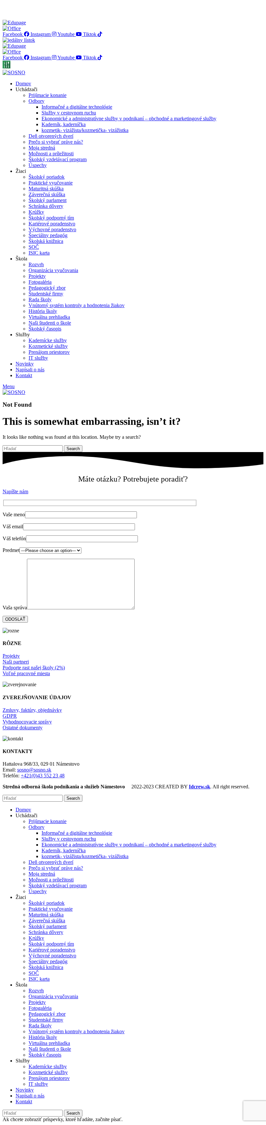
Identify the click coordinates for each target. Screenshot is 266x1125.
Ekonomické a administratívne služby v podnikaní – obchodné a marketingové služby (129, 118)
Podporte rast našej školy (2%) (34, 667)
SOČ (34, 247)
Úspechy (38, 165)
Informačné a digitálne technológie (77, 107)
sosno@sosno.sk (34, 769)
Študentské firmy (46, 293)
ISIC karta (39, 253)
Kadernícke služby (48, 340)
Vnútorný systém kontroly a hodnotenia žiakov (77, 305)
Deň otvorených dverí (51, 136)
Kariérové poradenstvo (52, 223)
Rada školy (40, 299)
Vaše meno (14, 514)
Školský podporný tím (51, 218)
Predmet (11, 550)
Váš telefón (14, 538)
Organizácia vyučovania (53, 270)
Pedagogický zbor (47, 288)
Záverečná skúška (47, 194)
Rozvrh (36, 264)
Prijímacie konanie (47, 95)
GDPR (10, 716)
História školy (43, 311)
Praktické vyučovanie (51, 183)
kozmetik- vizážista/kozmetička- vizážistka (85, 130)
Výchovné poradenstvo (52, 229)
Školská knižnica (46, 241)
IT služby (38, 358)
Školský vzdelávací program (58, 159)
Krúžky (36, 212)
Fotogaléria (40, 282)
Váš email (13, 526)
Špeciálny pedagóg (48, 235)
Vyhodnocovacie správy (27, 721)
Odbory (36, 101)
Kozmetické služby (48, 346)
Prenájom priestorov (49, 352)
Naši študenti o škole (50, 323)
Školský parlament (47, 200)
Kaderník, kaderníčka (64, 124)
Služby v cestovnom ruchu (69, 112)
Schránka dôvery (46, 206)
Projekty (37, 276)
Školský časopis (45, 328)
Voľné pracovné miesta (26, 673)
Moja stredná (42, 147)
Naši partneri (16, 661)
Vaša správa (15, 607)
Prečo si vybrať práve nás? (56, 142)
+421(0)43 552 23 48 (43, 775)
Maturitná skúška (46, 188)
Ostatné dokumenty (22, 727)
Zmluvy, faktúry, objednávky (32, 710)
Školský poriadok (47, 177)
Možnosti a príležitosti (51, 153)
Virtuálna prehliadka (49, 317)
